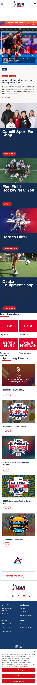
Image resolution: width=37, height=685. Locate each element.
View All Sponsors (14, 576)
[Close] (34, 651)
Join (23, 612)
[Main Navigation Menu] (35, 4)
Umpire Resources (25, 627)
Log (22, 608)
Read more (6, 98)
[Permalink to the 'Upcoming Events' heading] (29, 358)
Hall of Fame (6, 614)
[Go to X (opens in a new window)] (13, 596)
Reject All (18, 675)
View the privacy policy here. (19, 666)
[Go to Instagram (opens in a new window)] (19, 596)
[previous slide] (28, 69)
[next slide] (33, 69)
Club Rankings (6, 631)
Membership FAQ (25, 615)
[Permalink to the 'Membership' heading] (20, 314)
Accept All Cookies (18, 681)
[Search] (2, 4)
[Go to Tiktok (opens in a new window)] (30, 596)
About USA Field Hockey (7, 609)
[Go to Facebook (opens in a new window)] (7, 596)
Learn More (9, 248)
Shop (10, 153)
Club (6, 624)
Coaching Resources (26, 624)
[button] (18, 60)
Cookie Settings (18, 670)
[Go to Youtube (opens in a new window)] (24, 596)
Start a (7, 627)
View (7, 395)
